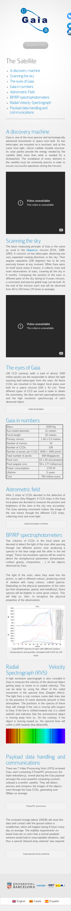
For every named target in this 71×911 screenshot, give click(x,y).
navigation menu (35, 45)
